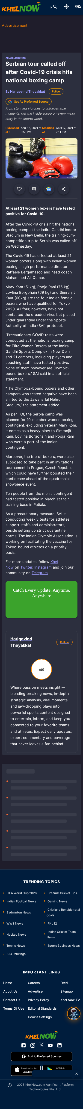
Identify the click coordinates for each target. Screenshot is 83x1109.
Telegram (40, 572)
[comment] (34, 189)
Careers (34, 983)
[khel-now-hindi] (78, 7)
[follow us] (48, 189)
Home (7, 983)
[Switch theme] (66, 7)
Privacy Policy (38, 1000)
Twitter (26, 567)
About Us (10, 991)
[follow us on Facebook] (23, 1045)
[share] (63, 189)
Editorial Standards (42, 1008)
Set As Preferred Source (31, 101)
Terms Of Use (13, 1008)
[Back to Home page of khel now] (21, 7)
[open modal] (73, 1013)
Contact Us (11, 1000)
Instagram (43, 567)
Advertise (35, 991)
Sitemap (66, 991)
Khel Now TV (70, 1000)
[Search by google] (55, 7)
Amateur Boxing (16, 57)
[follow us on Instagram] (33, 1045)
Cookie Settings (40, 1017)
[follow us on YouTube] (50, 1045)
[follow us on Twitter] (41, 1045)
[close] (77, 1074)
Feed (64, 983)
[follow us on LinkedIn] (59, 1045)
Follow (56, 91)
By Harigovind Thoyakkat (25, 91)
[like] (19, 189)
